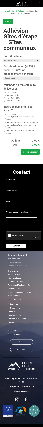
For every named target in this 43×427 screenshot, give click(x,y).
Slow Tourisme (14, 296)
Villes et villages (14, 278)
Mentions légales (14, 334)
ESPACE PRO (21, 342)
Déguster (11, 311)
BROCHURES (21, 349)
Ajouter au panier (30, 152)
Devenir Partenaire (18, 11)
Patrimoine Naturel (15, 281)
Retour (8, 21)
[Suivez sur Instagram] (17, 399)
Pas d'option (11, 92)
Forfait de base (13, 56)
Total (14, 144)
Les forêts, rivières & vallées (19, 266)
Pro (35, 4)
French (42, 4)
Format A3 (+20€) (13, 98)
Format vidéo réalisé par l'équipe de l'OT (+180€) (21, 131)
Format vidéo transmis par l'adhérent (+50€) (22, 122)
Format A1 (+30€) (13, 101)
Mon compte (13, 330)
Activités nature (14, 274)
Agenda (11, 322)
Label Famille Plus (15, 299)
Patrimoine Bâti (14, 289)
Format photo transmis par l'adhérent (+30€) (20, 118)
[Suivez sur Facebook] (26, 399)
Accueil (7, 11)
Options (16, 140)
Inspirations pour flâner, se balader (21, 292)
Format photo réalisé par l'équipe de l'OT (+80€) (21, 126)
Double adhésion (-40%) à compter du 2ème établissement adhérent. (19, 70)
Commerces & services (17, 318)
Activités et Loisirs (15, 315)
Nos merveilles (14, 259)
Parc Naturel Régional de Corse (20, 285)
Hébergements (14, 308)
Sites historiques (14, 262)
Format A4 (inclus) (13, 95)
